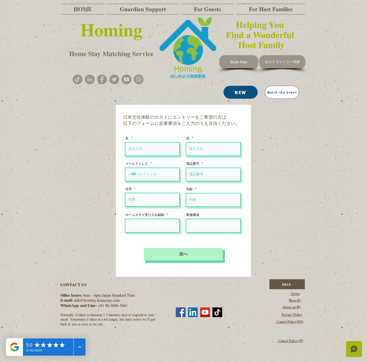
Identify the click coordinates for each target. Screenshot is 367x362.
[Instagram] (139, 79)
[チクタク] (77, 79)
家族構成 (192, 215)
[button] (282, 92)
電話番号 (192, 164)
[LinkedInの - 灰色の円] (90, 79)
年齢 (189, 189)
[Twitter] (114, 79)
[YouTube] (126, 79)
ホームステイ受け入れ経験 (144, 215)
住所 (128, 189)
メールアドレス (136, 164)
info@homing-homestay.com (97, 300)
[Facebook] (102, 79)
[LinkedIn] (193, 312)
